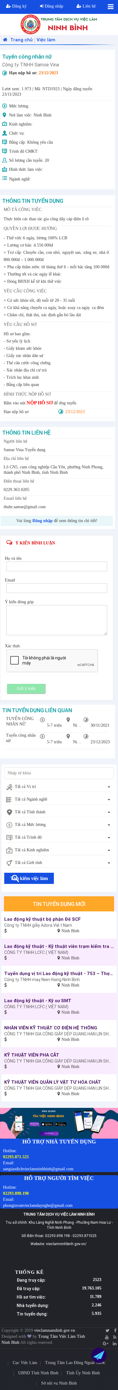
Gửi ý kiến (26, 688)
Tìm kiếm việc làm (29, 878)
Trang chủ (21, 40)
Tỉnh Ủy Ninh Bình (83, 1373)
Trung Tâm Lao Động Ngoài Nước (75, 1362)
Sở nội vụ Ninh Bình (59, 1383)
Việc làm (46, 40)
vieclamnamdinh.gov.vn (55, 1330)
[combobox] (59, 787)
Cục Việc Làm (25, 1362)
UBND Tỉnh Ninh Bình (38, 1373)
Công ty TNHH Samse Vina (30, 65)
